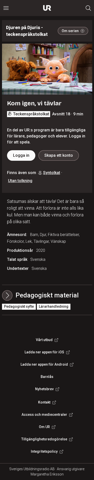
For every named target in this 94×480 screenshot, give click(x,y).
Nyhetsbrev (44, 389)
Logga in (21, 155)
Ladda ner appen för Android (44, 364)
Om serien (70, 31)
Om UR (44, 427)
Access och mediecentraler (44, 415)
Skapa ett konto (58, 155)
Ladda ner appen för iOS (44, 352)
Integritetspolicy (44, 451)
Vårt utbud (44, 340)
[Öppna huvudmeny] (6, 8)
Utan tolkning (20, 180)
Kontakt (44, 402)
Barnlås (47, 377)
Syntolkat (51, 172)
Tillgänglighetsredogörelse (44, 439)
